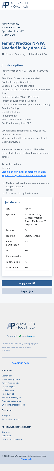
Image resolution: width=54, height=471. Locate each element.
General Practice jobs (11, 401)
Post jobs (6, 415)
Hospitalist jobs (9, 393)
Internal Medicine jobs (11, 397)
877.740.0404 (22, 363)
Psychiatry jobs (8, 386)
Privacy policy (27, 459)
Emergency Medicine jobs (13, 404)
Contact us (6, 435)
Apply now (25, 283)
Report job (27, 291)
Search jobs (7, 375)
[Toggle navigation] (49, 4)
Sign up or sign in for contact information (24, 172)
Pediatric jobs (8, 390)
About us (6, 432)
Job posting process (11, 419)
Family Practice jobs (10, 382)
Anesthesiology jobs (11, 379)
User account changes (12, 439)
